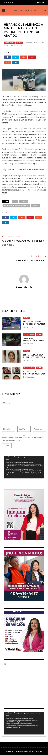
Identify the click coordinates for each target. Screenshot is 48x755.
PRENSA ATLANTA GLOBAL (25, 10)
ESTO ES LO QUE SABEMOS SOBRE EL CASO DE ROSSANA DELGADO (34, 373)
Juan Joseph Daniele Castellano (16, 206)
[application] (24, 467)
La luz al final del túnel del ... (30, 260)
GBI (15, 201)
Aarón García (32, 43)
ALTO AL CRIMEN (9, 43)
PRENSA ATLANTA (21, 751)
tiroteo (36, 206)
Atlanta (19, 43)
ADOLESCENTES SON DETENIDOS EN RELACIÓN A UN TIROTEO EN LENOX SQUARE (34, 325)
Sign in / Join (8, 2)
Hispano (24, 201)
